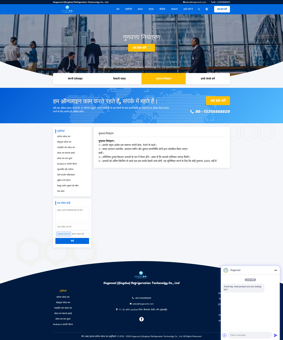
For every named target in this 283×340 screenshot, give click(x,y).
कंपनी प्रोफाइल (75, 78)
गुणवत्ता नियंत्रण (163, 78)
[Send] (275, 335)
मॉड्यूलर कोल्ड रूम (64, 142)
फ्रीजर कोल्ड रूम (63, 136)
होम (117, 9)
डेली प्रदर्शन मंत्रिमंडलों (66, 175)
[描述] (206, 9)
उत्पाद (140, 9)
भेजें (72, 241)
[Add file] (225, 335)
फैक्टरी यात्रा (119, 78)
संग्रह (151, 9)
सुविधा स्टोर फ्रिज (64, 180)
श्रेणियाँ (128, 9)
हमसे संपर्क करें (208, 78)
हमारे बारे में (188, 9)
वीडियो (162, 9)
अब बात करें (222, 9)
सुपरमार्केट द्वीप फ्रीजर (65, 169)
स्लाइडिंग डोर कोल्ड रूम (66, 147)
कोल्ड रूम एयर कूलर (64, 158)
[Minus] (275, 270)
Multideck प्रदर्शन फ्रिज (67, 164)
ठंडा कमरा (60, 191)
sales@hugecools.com (195, 2)
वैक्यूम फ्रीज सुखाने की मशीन (68, 185)
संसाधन (174, 9)
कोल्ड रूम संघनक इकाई (66, 153)
